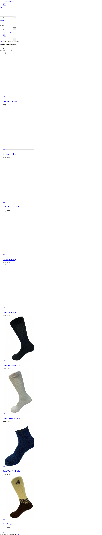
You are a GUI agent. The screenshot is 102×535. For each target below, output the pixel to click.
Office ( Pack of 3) (9, 312)
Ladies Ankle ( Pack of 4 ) (12, 207)
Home (4, 3)
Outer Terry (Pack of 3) (11, 471)
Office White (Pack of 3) (11, 418)
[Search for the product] (14, 17)
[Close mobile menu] (0, 30)
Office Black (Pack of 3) (11, 365)
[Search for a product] (1, 9)
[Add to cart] (3, 98)
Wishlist (4, 5)
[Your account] (1, 11)
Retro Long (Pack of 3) (11, 524)
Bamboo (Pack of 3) (10, 101)
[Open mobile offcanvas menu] (0, 26)
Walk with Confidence (8, 1)
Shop (4, 4)
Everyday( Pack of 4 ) (10, 154)
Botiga (17, 534)
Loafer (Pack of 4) (9, 260)
